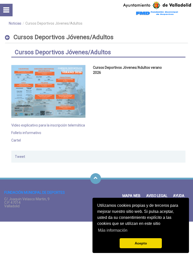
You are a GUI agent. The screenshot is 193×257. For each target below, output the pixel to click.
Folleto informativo (26, 133)
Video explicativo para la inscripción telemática (48, 125)
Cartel (16, 140)
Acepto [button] (141, 243)
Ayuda (178, 196)
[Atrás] (8, 37)
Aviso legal (156, 196)
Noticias (15, 23)
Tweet (20, 157)
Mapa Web (131, 196)
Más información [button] (112, 230)
